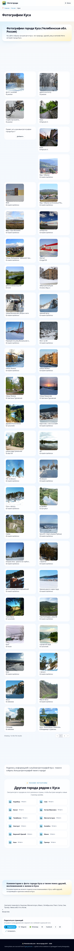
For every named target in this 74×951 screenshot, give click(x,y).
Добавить (20, 136)
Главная (6, 8)
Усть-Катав (22, 907)
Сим (64, 905)
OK (60, 927)
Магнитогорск (32, 905)
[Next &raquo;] (68, 736)
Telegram (22, 927)
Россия (13, 8)
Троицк (6, 907)
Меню (68, 3)
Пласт (55, 905)
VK (42, 927)
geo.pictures (29, 946)
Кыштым (23, 905)
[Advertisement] (37, 56)
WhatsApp (34, 927)
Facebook (49, 927)
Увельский (14, 907)
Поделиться (10, 927)
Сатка (60, 905)
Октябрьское (48, 905)
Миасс (40, 905)
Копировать (10, 931)
